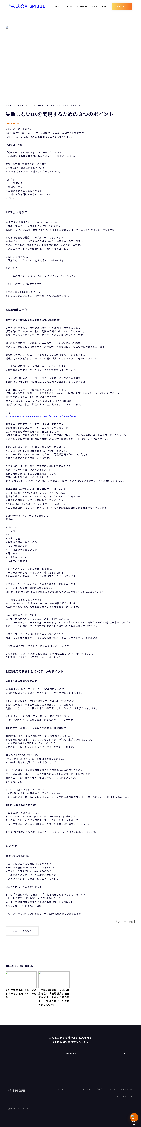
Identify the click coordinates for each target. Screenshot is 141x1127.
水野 (131, 922)
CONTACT (122, 6)
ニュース (111, 1089)
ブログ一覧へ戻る (22, 930)
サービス (73, 1089)
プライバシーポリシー (123, 1096)
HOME (57, 6)
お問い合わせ (127, 1089)
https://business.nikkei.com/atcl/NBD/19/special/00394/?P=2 (41, 416)
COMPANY (82, 6)
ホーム (61, 1089)
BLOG (94, 6)
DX (30, 105)
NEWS (104, 6)
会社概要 (87, 1089)
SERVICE (68, 6)
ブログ (99, 1089)
